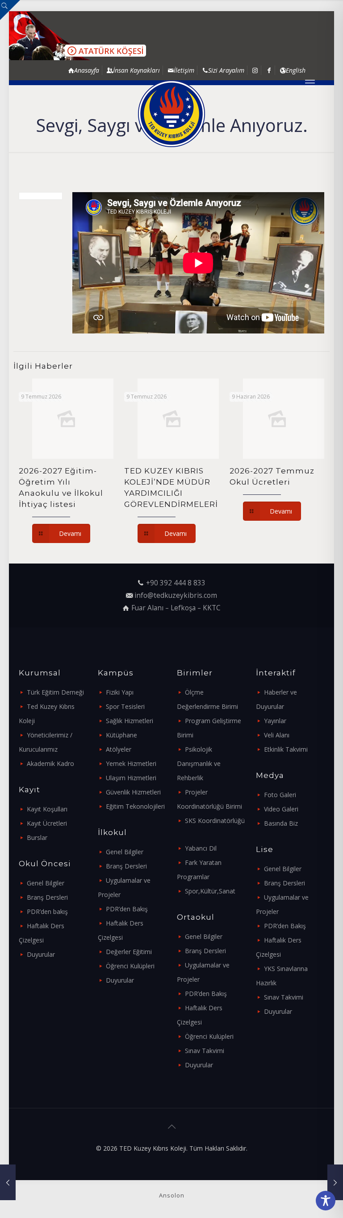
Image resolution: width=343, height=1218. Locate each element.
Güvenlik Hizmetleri (133, 792)
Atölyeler (118, 749)
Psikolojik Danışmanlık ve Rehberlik (199, 763)
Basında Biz (281, 823)
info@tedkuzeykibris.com (175, 595)
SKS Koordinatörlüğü (215, 820)
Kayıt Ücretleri (47, 823)
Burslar (37, 837)
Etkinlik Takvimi (286, 749)
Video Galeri (281, 809)
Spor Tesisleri (125, 706)
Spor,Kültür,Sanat (210, 891)
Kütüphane (121, 735)
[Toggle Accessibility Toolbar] (325, 1200)
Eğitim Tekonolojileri (135, 806)
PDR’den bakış (47, 911)
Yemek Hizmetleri (131, 763)
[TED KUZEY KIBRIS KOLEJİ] (171, 113)
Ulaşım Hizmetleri (131, 778)
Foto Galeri (280, 794)
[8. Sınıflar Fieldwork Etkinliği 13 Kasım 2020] (335, 1182)
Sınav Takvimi (204, 1050)
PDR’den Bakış (127, 909)
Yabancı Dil (201, 848)
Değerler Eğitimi (129, 951)
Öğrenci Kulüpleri (130, 966)
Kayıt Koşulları (47, 809)
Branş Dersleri (47, 897)
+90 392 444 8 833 (175, 583)
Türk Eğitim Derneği (55, 692)
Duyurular (41, 954)
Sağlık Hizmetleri (129, 720)
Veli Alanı (276, 735)
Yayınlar (275, 720)
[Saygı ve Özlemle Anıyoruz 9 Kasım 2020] (8, 1182)
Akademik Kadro (50, 763)
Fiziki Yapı (120, 692)
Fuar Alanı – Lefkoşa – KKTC (176, 608)
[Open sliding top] (10, 10)
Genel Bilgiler (45, 883)
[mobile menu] (310, 82)
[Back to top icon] (171, 1126)
